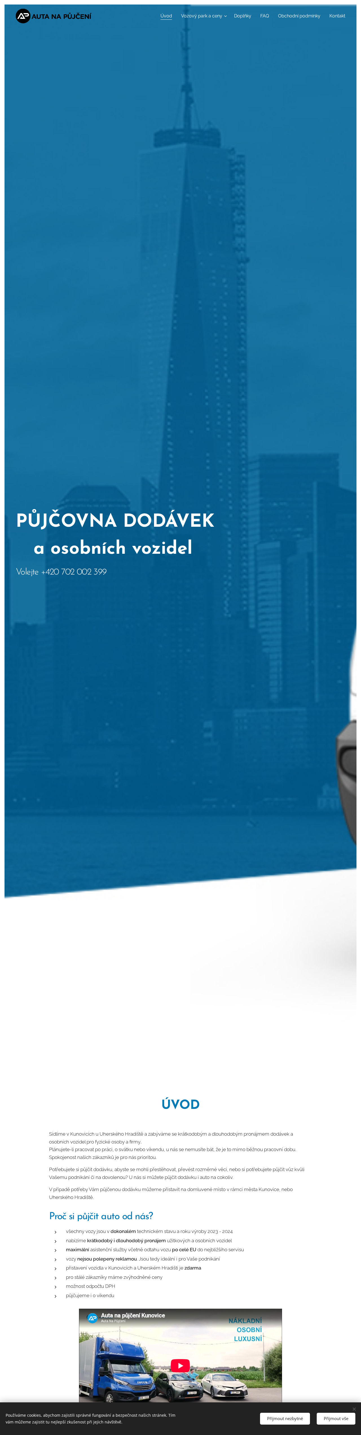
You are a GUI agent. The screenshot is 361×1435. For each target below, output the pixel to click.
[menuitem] (168, 16)
